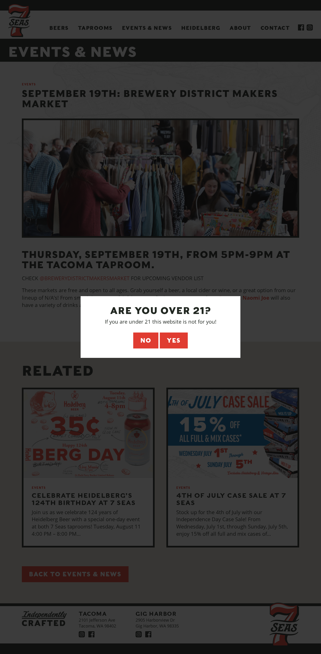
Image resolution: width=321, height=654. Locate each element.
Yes (174, 340)
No (145, 340)
